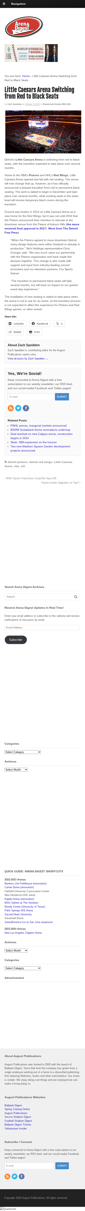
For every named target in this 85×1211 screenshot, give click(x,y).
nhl (23, 466)
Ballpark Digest (13, 1105)
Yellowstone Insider (16, 1128)
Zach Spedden (14, 104)
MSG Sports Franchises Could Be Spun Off (31, 478)
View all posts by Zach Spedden (28, 358)
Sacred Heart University (18, 914)
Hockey (57, 104)
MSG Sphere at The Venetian (21, 902)
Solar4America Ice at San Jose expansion (29, 922)
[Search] (75, 596)
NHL (69, 104)
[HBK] (31, 60)
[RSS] (11, 408)
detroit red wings (40, 462)
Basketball (48, 104)
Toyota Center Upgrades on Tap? (60, 482)
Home (26, 76)
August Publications (16, 1113)
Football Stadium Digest (18, 1120)
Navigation (18, 3)
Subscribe (15, 639)
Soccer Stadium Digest (18, 1116)
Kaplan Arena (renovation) (19, 898)
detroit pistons (18, 462)
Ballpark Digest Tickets (18, 1124)
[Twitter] (18, 408)
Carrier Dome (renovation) (19, 887)
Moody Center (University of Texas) (25, 906)
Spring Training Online (17, 1109)
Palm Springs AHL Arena (19, 910)
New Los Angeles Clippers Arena (23, 932)
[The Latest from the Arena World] (24, 36)
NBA (64, 104)
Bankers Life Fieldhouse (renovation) (25, 883)
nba (16, 466)
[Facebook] (26, 408)
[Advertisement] (42, 535)
